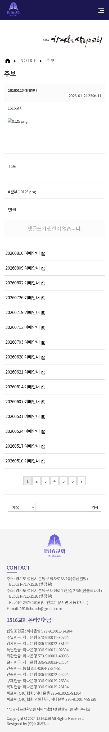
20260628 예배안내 (22, 356)
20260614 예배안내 (22, 386)
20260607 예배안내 (22, 401)
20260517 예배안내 (22, 446)
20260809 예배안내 (22, 268)
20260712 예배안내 (22, 327)
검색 (95, 507)
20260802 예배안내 (22, 282)
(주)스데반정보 (39, 723)
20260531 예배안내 (22, 416)
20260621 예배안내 (22, 372)
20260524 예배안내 (22, 431)
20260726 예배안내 (22, 297)
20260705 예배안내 (22, 342)
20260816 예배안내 (22, 253)
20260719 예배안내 (22, 312)
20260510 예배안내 (22, 460)
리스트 (11, 166)
